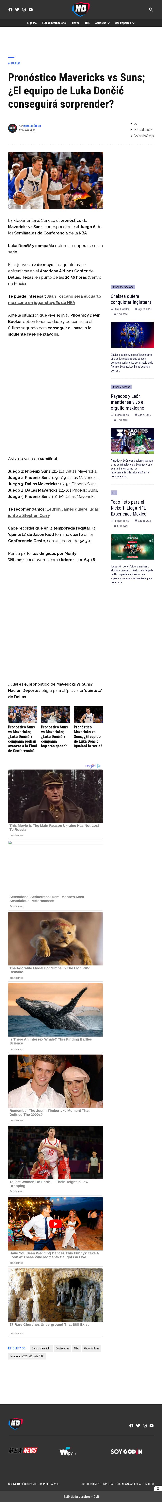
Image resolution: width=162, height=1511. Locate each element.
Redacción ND (32, 126)
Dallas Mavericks (41, 1348)
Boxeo (76, 22)
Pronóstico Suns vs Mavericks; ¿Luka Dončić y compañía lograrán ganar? (54, 736)
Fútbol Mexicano (121, 387)
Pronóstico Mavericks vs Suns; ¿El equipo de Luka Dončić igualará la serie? (88, 736)
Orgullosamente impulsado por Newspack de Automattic (117, 1484)
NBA (76, 1348)
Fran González (122, 309)
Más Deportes (123, 22)
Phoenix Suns (91, 1348)
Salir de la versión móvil (81, 1497)
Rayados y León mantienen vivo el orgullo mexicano (127, 402)
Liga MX (32, 22)
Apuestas (100, 22)
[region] (81, 39)
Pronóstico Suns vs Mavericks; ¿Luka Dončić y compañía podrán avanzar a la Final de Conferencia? (22, 739)
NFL (87, 22)
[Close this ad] (158, 1489)
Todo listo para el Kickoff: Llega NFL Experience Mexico (128, 508)
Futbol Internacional (54, 22)
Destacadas (62, 1348)
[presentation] (108, 23)
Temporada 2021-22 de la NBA (27, 1356)
